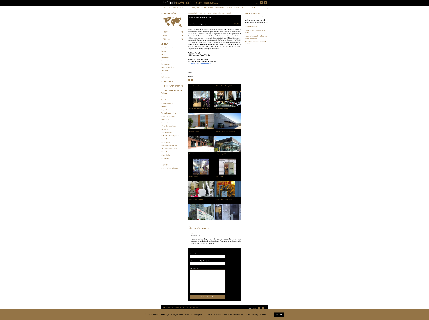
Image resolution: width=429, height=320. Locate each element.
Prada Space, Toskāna (222, 108)
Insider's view (165, 77)
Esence (163, 51)
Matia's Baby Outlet (168, 116)
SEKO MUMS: (193, 307)
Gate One (164, 129)
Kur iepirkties (165, 64)
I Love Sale (165, 119)
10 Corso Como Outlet (169, 149)
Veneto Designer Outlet (168, 113)
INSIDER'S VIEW (220, 8)
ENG (256, 3)
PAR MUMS (167, 307)
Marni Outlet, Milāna (195, 86)
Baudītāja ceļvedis (167, 48)
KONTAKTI (177, 307)
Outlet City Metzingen (168, 126)
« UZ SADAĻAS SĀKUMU (169, 168)
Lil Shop (164, 107)
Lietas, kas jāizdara (167, 67)
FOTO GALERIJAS (239, 8)
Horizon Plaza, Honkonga (196, 199)
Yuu (162, 97)
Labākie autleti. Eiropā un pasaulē (171, 86)
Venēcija (166, 39)
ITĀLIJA (165, 36)
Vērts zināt (164, 70)
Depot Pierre (165, 110)
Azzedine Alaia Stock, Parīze (224, 199)
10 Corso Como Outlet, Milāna (224, 86)
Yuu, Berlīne (192, 154)
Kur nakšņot (165, 58)
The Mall (164, 139)
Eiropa (165, 32)
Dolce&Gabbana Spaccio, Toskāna (199, 108)
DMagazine (165, 158)
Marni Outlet (165, 155)
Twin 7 (163, 100)
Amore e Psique (166, 132)
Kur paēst (164, 61)
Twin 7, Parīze (219, 176)
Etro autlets (164, 152)
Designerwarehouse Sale (169, 145)
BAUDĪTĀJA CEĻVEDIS (192, 8)
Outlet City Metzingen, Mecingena (225, 131)
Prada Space (165, 142)
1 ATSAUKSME (236, 24)
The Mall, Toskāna (194, 131)
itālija (204, 13)
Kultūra (163, 54)
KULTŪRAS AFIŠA (178, 8)
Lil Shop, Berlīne (193, 176)
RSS (184, 307)
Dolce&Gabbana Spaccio (170, 136)
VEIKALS (229, 8)
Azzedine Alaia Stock (168, 103)
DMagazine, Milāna (221, 154)
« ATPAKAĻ (164, 165)
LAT (252, 3)
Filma (163, 74)
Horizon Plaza (166, 123)
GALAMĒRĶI (167, 8)
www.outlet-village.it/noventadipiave (199, 64)
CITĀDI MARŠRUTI (207, 8)
